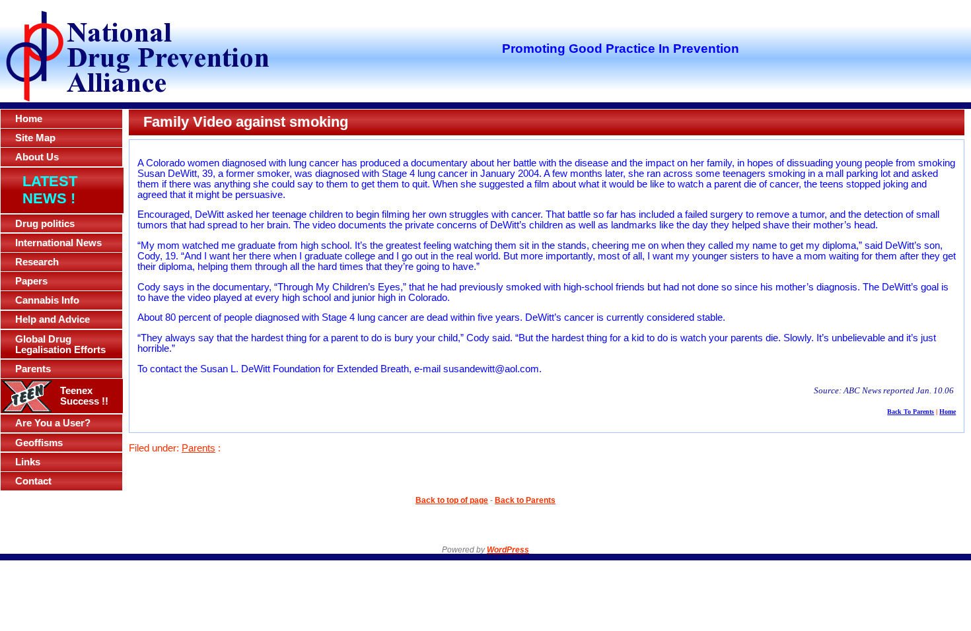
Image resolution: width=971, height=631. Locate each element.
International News (58, 243)
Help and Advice (52, 319)
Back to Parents (525, 500)
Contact (33, 481)
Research (37, 262)
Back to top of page (451, 500)
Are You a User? (52, 423)
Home (28, 119)
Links (27, 462)
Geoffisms (39, 443)
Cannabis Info (47, 300)
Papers (31, 281)
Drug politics (45, 223)
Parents (33, 369)
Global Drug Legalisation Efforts (60, 344)
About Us (37, 157)
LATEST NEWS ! (49, 190)
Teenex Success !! (84, 396)
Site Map (35, 138)
